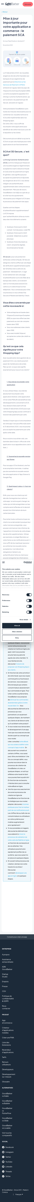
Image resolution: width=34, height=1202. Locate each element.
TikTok (7, 1176)
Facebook (9, 1147)
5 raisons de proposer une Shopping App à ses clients (18, 667)
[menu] (2, 4)
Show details (24, 619)
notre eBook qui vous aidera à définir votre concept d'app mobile (18, 744)
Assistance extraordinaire (7, 960)
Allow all (17, 625)
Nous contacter (6, 1007)
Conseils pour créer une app (17, 937)
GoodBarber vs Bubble (7, 1102)
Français (18, 1194)
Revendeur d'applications (8, 1051)
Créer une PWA (8, 1037)
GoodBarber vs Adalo (7, 1094)
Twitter (8, 1157)
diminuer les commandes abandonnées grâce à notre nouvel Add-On (18, 703)
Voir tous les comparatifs (7, 1134)
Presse (5, 986)
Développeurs (7, 1069)
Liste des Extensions (6, 1043)
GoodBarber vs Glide (7, 1119)
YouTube (8, 1162)
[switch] (29, 600)
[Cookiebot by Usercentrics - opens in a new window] (24, 562)
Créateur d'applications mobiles (8, 1030)
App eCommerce (7, 1021)
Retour (5, 12)
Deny (17, 638)
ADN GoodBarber (7, 968)
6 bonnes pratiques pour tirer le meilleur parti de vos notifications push (18, 807)
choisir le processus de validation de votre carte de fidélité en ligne (18, 837)
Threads (8, 1171)
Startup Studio (5, 975)
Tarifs (4, 1057)
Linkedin (8, 1167)
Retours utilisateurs (6, 1063)
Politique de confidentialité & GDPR (8, 998)
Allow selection (17, 631)
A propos (5, 954)
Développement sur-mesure (8, 1075)
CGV (4, 991)
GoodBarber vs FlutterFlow (7, 1110)
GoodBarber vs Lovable (7, 1126)
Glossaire (6, 1082)
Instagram (9, 1152)
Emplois (5, 981)
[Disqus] (17, 906)
